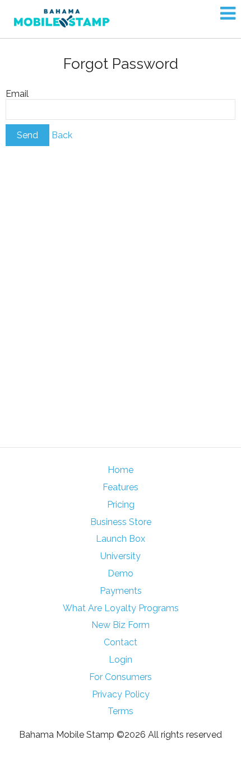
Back (62, 135)
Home (120, 470)
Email (17, 93)
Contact (120, 642)
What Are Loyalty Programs (121, 608)
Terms (120, 711)
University (120, 556)
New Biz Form (120, 625)
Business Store (120, 522)
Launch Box (120, 538)
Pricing (121, 504)
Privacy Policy (121, 694)
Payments (121, 590)
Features (120, 487)
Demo (120, 573)
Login (120, 659)
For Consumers (120, 677)
